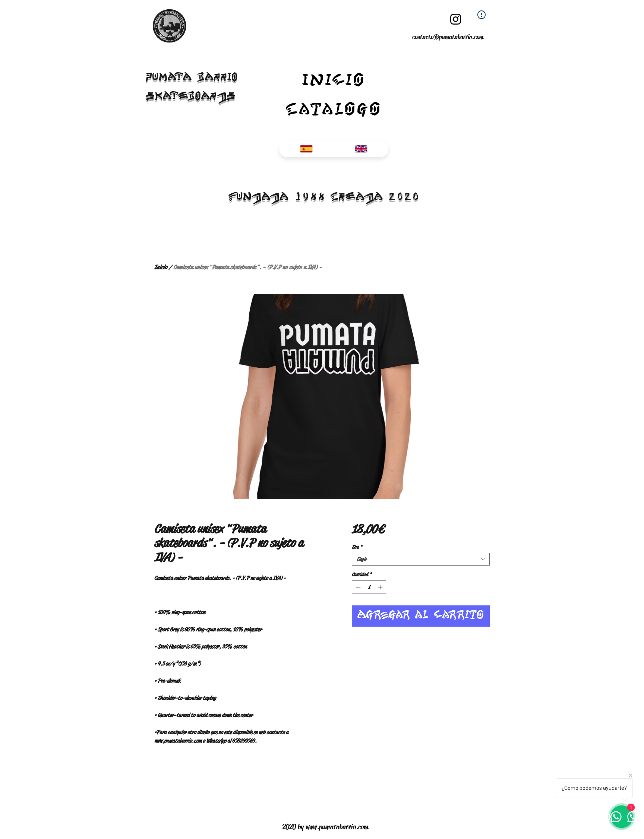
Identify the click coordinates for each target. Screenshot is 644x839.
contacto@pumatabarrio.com (447, 37)
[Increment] (380, 587)
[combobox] (421, 559)
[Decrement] (357, 587)
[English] (361, 148)
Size (357, 547)
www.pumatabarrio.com (337, 827)
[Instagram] (455, 19)
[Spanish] (306, 148)
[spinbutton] (369, 587)
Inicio (160, 267)
